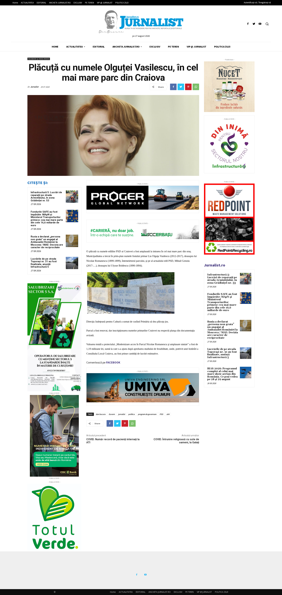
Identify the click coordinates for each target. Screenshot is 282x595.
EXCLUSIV (178, 592)
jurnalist (121, 414)
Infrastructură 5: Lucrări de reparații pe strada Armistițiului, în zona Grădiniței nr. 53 (46, 196)
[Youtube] (260, 24)
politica (131, 414)
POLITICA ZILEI (221, 592)
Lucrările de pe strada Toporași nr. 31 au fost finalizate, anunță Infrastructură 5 (44, 262)
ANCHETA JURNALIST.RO (160, 592)
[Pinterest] (188, 87)
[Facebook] (248, 24)
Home (113, 592)
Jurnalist (34, 86)
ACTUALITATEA (126, 592)
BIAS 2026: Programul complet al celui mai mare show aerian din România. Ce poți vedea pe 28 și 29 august (222, 374)
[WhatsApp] (196, 87)
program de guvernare (147, 414)
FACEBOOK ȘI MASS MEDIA (38, 59)
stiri (168, 414)
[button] (267, 24)
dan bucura (100, 414)
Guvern (112, 414)
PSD (161, 414)
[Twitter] (254, 24)
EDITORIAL (140, 592)
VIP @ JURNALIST (204, 592)
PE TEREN (189, 592)
